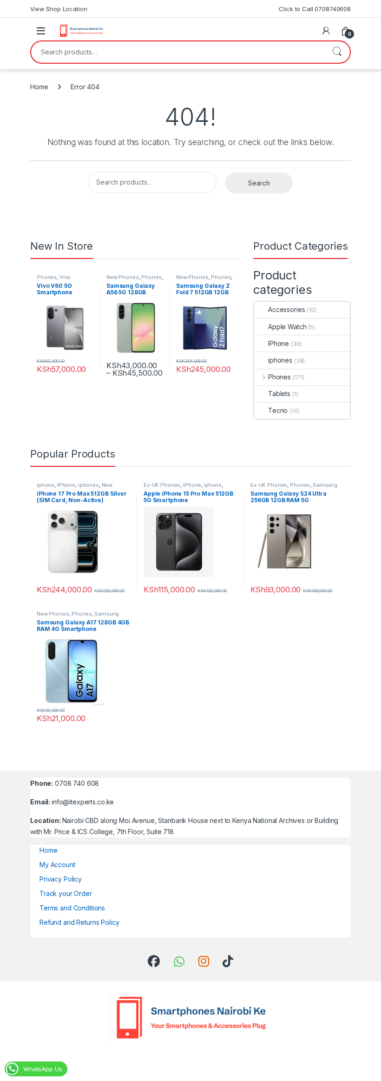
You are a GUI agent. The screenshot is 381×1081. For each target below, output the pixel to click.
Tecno (278, 410)
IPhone (278, 343)
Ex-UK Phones (162, 485)
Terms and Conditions (72, 908)
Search (337, 52)
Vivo (65, 277)
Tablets (279, 394)
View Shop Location (58, 9)
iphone (45, 485)
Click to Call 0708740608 (315, 9)
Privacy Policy (60, 879)
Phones (47, 277)
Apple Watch (287, 327)
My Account (57, 865)
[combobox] (177, 52)
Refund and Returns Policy (79, 922)
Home (39, 87)
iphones (280, 360)
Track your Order (65, 893)
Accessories (286, 309)
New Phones (122, 277)
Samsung (325, 485)
